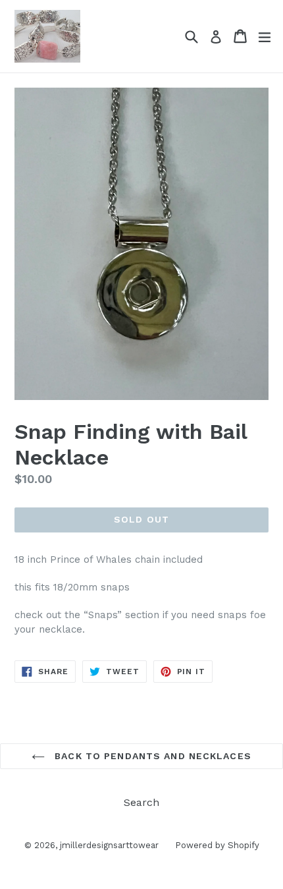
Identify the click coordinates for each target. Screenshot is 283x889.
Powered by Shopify (217, 845)
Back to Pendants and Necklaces (151, 756)
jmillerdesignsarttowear (109, 845)
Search (141, 802)
